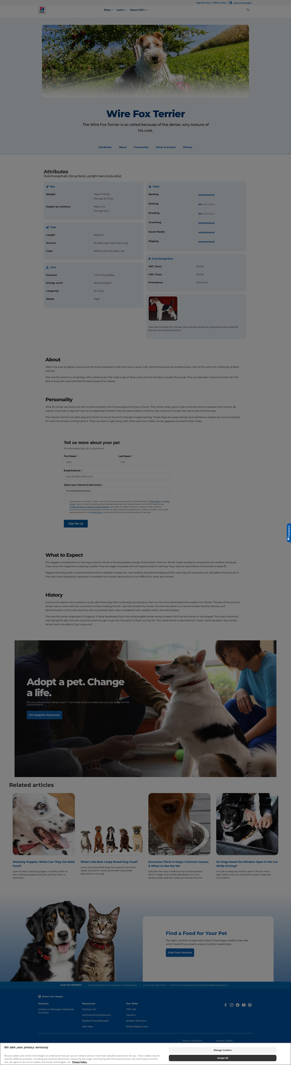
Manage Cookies (223, 1050)
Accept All (222, 1058)
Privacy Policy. (79, 1062)
